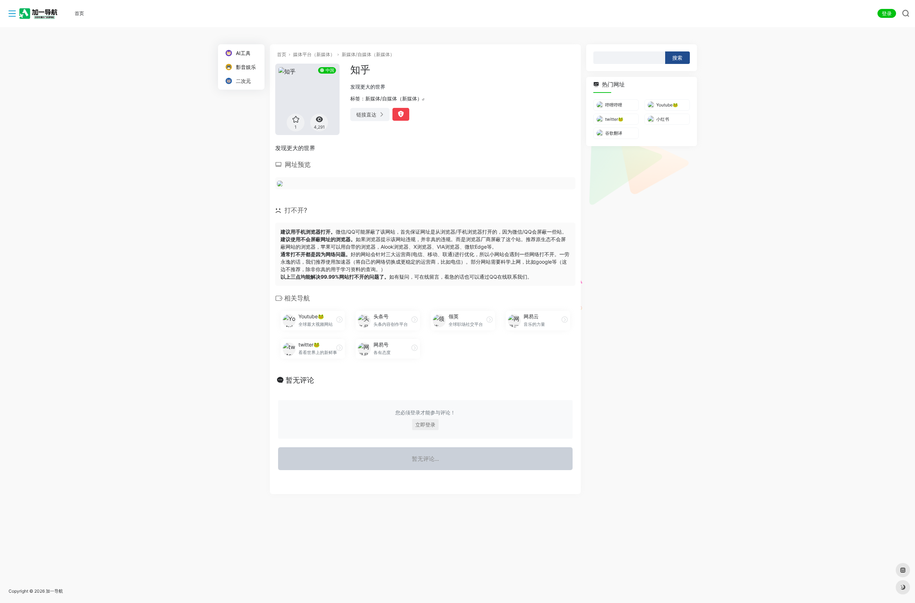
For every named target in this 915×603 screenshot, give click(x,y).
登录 (887, 13)
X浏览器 (423, 247)
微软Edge (476, 247)
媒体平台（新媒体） (314, 54)
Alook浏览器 (395, 247)
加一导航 (54, 591)
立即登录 (425, 425)
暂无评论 (300, 380)
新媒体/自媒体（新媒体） (368, 54)
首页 (281, 54)
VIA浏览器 (448, 247)
